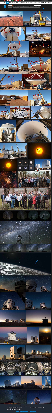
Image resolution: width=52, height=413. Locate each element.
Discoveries (27, 2)
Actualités (13, 2)
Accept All (17, 411)
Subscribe (34, 0)
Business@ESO (42, 2)
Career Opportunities (48, 2)
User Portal (46, 0)
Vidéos (10, 2)
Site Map (39, 0)
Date (43, 8)
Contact (37, 0)
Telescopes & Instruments (22, 2)
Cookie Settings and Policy (33, 411)
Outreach (35, 2)
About (5, 2)
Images (8, 2)
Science (43, 0)
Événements (31, 2)
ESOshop (17, 2)
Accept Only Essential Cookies (24, 411)
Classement (43, 7)
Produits (39, 2)
